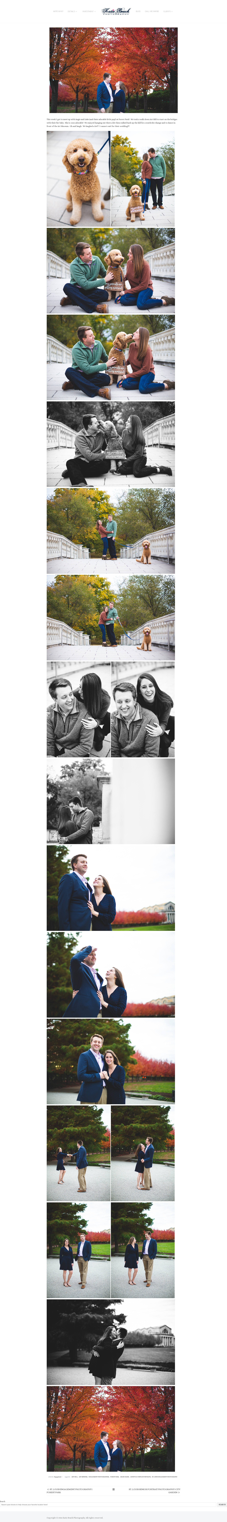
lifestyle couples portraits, (140, 1477)
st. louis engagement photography (164, 1477)
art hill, (75, 1477)
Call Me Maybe (152, 11)
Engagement (57, 1477)
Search (2, 1501)
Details (71, 11)
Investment (88, 11)
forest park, (114, 1477)
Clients (167, 11)
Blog (138, 11)
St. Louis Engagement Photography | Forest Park (69, 1490)
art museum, (83, 1477)
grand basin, (124, 1477)
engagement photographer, (99, 1477)
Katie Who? (58, 11)
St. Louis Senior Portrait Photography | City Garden (154, 1490)
